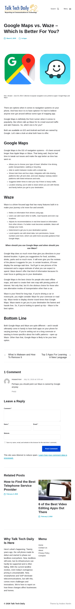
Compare (42, 556)
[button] (54, 8)
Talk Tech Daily (18, 604)
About (40, 550)
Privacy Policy (43, 553)
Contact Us (42, 548)
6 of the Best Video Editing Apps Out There (52, 508)
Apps (25, 38)
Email (35, 424)
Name (6, 424)
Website (6, 433)
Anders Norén (65, 604)
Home (40, 545)
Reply (14, 391)
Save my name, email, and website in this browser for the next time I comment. (31, 442)
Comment (8, 408)
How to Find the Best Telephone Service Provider (19, 485)
